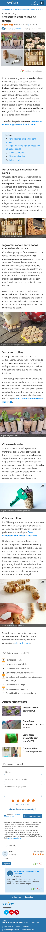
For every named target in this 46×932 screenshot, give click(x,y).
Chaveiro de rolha (17, 156)
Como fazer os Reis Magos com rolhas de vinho (22, 123)
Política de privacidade (11, 930)
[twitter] (6, 912)
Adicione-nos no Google (33, 71)
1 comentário (34, 25)
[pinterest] (16, 912)
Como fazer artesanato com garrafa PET (30, 738)
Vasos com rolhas (17, 153)
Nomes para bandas (14, 660)
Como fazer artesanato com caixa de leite (33, 724)
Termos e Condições (22, 927)
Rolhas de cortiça (9, 14)
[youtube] (11, 912)
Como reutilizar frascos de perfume (32, 750)
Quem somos (34, 922)
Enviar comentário (32, 816)
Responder (6, 863)
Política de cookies (28, 930)
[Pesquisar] (42, 3)
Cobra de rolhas (16, 160)
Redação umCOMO (14, 29)
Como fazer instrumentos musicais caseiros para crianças (24, 678)
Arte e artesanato (7, 9)
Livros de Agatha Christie (16, 664)
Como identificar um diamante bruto (21, 693)
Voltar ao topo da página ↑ (23, 897)
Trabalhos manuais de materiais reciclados (28, 9)
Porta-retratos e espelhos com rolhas (21, 140)
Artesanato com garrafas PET (30, 709)
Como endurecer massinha (17, 689)
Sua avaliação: (22, 804)
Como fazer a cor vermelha (17, 668)
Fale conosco (8, 927)
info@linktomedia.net (14, 838)
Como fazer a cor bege (15, 684)
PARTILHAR (34, 5)
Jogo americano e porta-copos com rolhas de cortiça (23, 147)
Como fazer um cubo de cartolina (20, 673)
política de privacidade (12, 815)
